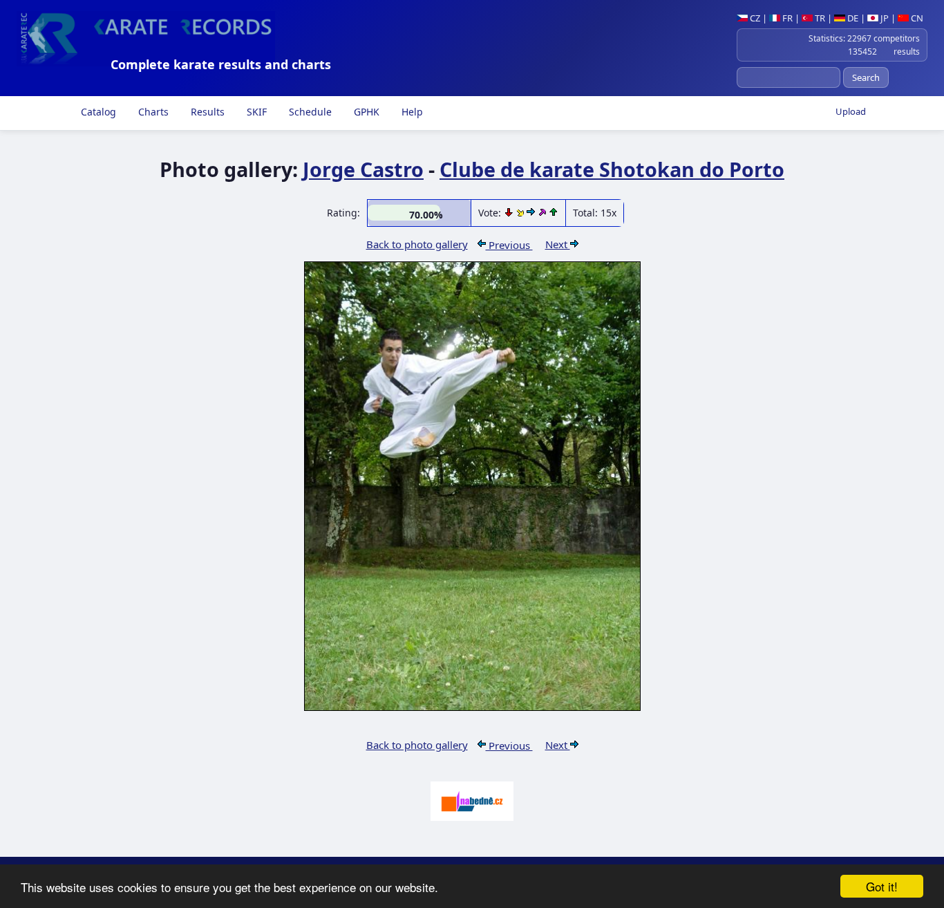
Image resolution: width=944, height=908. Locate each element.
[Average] (521, 212)
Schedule (309, 111)
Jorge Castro (363, 169)
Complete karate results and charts (221, 64)
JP (883, 18)
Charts (152, 111)
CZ (754, 18)
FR (786, 18)
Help (411, 111)
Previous (509, 245)
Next (557, 244)
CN (916, 18)
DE (851, 18)
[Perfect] (543, 212)
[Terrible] (510, 212)
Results (206, 111)
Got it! (882, 886)
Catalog (97, 111)
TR (819, 18)
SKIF (255, 111)
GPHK (365, 111)
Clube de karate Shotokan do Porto (612, 169)
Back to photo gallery (417, 244)
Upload (851, 111)
